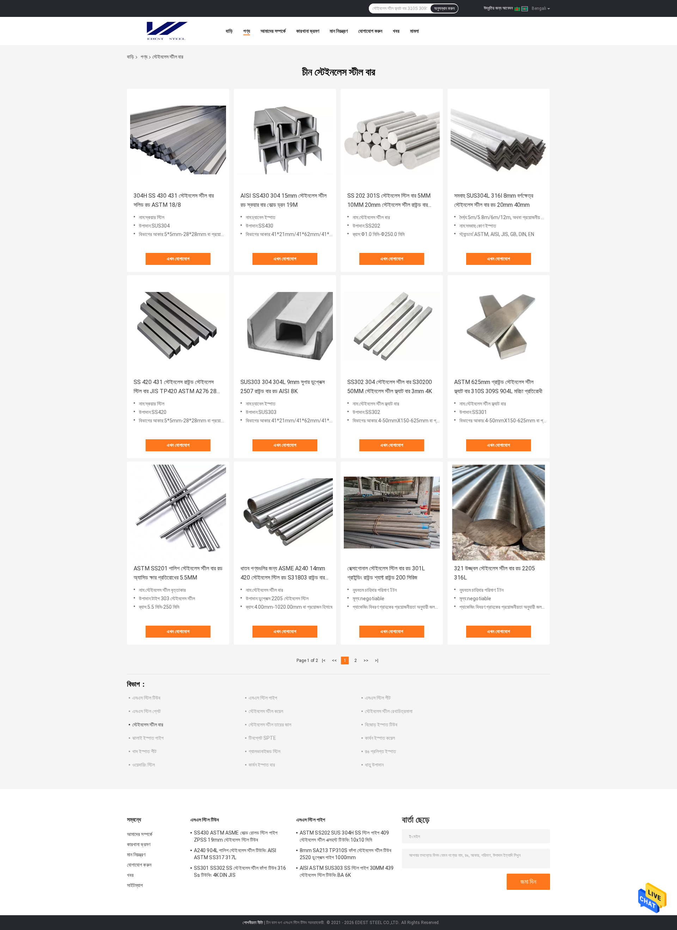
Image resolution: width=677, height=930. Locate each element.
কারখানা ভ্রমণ (307, 31)
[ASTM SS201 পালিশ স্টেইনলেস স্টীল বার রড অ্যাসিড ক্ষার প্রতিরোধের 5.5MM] (178, 512)
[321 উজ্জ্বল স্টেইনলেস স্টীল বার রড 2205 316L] (499, 512)
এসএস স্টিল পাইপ (263, 698)
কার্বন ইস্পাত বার (262, 765)
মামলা (414, 31)
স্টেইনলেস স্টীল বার (147, 724)
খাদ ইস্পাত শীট (144, 751)
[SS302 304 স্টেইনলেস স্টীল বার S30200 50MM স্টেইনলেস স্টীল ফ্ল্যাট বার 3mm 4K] (392, 326)
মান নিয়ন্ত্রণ (339, 31)
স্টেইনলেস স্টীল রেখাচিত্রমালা (389, 711)
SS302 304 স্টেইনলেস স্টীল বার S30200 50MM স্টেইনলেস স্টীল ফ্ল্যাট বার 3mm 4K (389, 387)
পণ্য (246, 31)
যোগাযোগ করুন (370, 31)
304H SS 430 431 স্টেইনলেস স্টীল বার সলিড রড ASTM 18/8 (174, 200)
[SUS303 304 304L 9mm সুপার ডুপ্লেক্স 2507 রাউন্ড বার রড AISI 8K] (285, 326)
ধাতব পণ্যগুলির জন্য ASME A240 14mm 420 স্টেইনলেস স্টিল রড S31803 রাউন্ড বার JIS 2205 (282, 573)
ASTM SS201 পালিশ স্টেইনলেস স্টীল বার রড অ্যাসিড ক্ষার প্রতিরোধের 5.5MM (178, 573)
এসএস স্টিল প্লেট (146, 711)
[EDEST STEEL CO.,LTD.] (166, 31)
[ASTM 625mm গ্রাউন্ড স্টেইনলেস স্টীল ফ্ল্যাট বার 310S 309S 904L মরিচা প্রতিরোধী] (499, 326)
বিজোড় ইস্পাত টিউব (381, 724)
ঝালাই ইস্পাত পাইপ (148, 738)
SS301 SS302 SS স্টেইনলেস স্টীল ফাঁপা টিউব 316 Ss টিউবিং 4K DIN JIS (240, 871)
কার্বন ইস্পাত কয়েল (380, 738)
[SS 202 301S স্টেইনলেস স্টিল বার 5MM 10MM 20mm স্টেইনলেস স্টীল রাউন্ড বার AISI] (392, 140)
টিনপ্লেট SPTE (262, 738)
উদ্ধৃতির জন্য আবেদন (498, 8)
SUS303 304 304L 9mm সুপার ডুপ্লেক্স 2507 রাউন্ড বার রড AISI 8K (282, 387)
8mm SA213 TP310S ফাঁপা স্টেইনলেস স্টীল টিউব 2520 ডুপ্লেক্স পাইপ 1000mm (345, 854)
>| (376, 660)
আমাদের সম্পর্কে (273, 31)
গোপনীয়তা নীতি (253, 922)
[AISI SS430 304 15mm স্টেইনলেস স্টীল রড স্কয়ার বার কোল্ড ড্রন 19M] (285, 140)
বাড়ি (229, 31)
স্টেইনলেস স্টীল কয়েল (266, 711)
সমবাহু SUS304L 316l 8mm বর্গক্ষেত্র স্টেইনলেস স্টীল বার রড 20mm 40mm (493, 200)
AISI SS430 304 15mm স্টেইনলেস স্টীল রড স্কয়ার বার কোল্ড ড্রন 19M (283, 200)
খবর (396, 31)
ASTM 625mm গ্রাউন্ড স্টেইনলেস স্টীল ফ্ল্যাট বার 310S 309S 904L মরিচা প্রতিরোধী (498, 387)
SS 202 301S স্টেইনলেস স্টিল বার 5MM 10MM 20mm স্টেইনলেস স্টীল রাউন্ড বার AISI (389, 201)
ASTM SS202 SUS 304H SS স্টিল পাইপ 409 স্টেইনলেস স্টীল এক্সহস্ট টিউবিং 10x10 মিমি (344, 836)
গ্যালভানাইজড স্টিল (264, 751)
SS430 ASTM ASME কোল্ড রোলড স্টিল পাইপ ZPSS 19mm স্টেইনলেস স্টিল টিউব (235, 836)
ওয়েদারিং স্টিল (143, 765)
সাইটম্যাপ (135, 885)
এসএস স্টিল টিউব (146, 698)
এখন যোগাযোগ (178, 258)
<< (334, 660)
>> (366, 660)
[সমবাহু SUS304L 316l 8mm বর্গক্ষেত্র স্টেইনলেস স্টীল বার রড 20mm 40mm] (499, 140)
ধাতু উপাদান (374, 765)
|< (323, 660)
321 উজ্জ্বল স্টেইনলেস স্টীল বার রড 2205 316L (494, 573)
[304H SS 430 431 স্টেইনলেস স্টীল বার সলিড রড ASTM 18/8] (178, 140)
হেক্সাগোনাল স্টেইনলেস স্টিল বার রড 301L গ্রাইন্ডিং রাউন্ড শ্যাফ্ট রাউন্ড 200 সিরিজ (386, 573)
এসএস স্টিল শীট (378, 698)
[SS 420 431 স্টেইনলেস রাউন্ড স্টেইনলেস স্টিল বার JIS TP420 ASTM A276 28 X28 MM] (178, 326)
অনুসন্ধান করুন (444, 8)
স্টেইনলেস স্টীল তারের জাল (270, 724)
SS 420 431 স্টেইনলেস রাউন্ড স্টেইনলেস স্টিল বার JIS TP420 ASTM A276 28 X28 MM (175, 387)
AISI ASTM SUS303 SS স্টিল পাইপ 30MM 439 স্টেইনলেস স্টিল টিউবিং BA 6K (347, 871)
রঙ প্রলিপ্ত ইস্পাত (380, 751)
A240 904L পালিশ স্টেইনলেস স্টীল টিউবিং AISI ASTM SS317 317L (235, 854)
